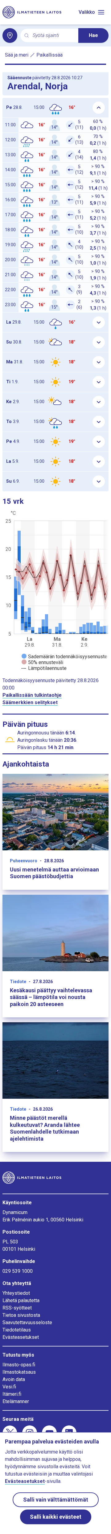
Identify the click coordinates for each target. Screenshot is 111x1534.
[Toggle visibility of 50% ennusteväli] (42, 662)
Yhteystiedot (16, 1293)
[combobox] (53, 35)
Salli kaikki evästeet (55, 1517)
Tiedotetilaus (16, 1330)
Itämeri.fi (11, 1394)
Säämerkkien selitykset (30, 702)
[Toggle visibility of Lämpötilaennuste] (44, 668)
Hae (93, 35)
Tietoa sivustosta (21, 1315)
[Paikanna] (9, 35)
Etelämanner (15, 1401)
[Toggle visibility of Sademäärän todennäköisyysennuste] (64, 656)
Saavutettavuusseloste (27, 1322)
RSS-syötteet (17, 1308)
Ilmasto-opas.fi (18, 1365)
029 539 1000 (17, 1271)
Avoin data (13, 1379)
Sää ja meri (16, 55)
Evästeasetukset (20, 1337)
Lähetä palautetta (20, 1300)
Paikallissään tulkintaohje (32, 695)
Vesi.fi (9, 1387)
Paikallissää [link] (49, 55)
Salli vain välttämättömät (55, 1499)
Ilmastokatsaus (19, 1372)
